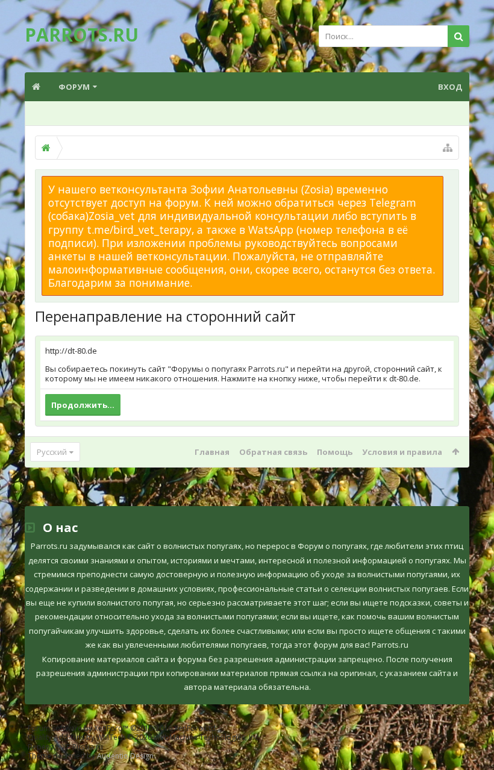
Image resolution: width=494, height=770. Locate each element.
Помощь (334, 451)
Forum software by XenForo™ (122, 728)
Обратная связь (273, 451)
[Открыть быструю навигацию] (447, 147)
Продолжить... (82, 404)
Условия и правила (402, 451)
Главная (212, 451)
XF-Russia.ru (82, 747)
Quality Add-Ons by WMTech (144, 737)
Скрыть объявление (450, 182)
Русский (52, 451)
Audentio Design (125, 756)
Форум (74, 86)
